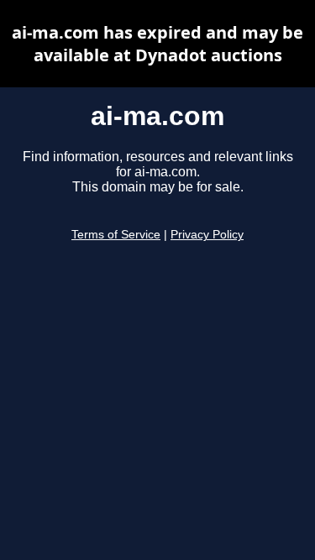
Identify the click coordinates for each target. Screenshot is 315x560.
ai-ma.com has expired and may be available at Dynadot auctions (157, 43)
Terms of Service (115, 234)
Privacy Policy (207, 234)
